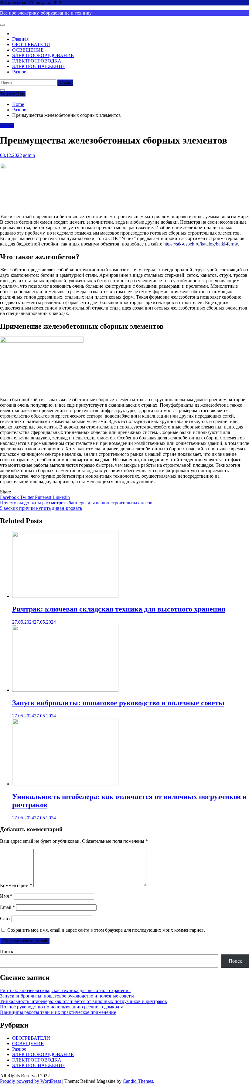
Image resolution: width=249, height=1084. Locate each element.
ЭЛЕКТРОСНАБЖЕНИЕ (38, 66)
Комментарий (16, 885)
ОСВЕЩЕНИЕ (28, 50)
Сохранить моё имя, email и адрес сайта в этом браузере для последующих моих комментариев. (106, 930)
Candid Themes (138, 1081)
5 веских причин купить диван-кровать (41, 508)
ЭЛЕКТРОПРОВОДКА (36, 60)
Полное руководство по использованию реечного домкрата (61, 1006)
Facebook (10, 497)
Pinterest (44, 497)
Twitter (27, 497)
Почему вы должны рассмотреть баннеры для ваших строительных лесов (76, 502)
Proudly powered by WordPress (31, 1081)
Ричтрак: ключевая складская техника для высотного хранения (118, 609)
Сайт (5, 918)
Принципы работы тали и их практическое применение (58, 1012)
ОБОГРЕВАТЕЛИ (31, 44)
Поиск (6, 951)
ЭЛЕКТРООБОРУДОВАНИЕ (43, 55)
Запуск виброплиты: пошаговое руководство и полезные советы (118, 703)
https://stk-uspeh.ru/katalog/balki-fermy (200, 243)
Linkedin (61, 497)
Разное (19, 71)
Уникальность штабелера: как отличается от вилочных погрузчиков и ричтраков (83, 1001)
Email (7, 907)
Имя (6, 896)
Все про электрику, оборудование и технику (46, 12)
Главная (20, 39)
